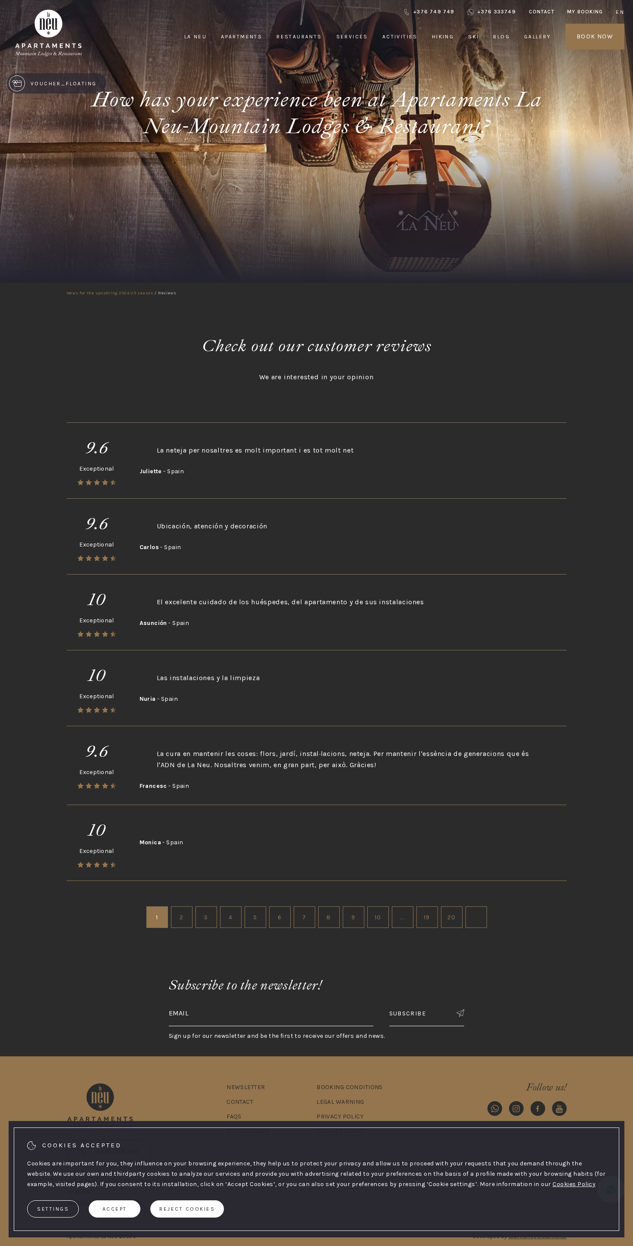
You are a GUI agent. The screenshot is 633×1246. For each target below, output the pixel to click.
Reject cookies (187, 1209)
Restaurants (299, 37)
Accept (114, 1209)
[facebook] (538, 1110)
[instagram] (516, 1110)
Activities (400, 37)
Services (352, 37)
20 (451, 917)
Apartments (241, 37)
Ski (473, 37)
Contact (541, 12)
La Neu (195, 37)
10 (378, 917)
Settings (53, 1209)
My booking (585, 12)
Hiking (443, 37)
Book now (595, 36)
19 (427, 917)
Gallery (537, 37)
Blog (501, 37)
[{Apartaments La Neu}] (48, 55)
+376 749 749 (433, 12)
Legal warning (340, 1101)
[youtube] (559, 1110)
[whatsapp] (494, 1110)
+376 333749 (496, 12)
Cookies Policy (574, 1184)
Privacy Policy (339, 1116)
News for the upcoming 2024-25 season (110, 293)
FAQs (234, 1116)
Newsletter (246, 1087)
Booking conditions (349, 1087)
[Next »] (476, 917)
